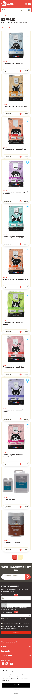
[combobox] (16, 10)
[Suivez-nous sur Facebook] (2, 663)
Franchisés (5, 651)
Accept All (16, 684)
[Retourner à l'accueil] (7, 7)
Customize (16, 689)
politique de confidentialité (8, 628)
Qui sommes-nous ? (9, 642)
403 (28, 295)
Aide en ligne (6, 655)
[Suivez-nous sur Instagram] (6, 663)
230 (28, 121)
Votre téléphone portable (8, 602)
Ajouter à (10, 71)
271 (28, 164)
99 (28, 427)
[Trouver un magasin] (28, 577)
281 (28, 252)
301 (28, 209)
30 (28, 514)
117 (28, 382)
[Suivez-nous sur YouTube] (11, 663)
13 (28, 472)
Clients (4, 646)
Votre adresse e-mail (7, 594)
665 (28, 36)
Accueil (3, 16)
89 (28, 79)
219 (28, 339)
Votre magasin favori (7, 612)
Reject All (16, 693)
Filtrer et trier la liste (9, 28)
